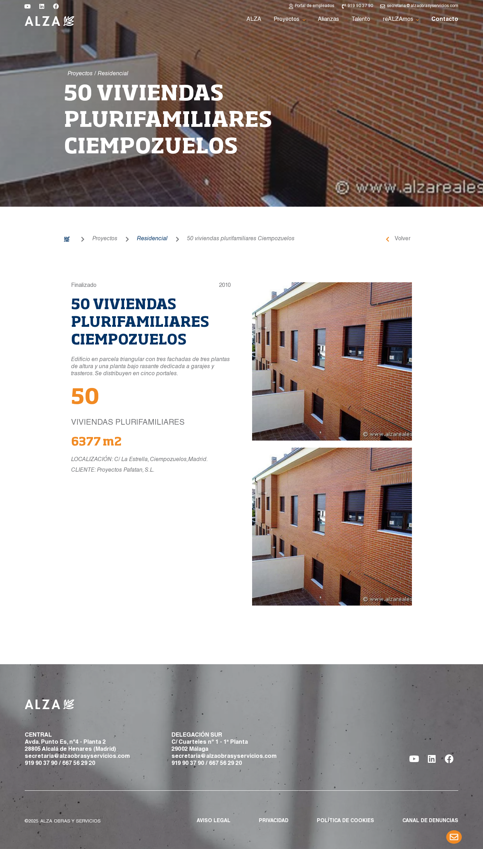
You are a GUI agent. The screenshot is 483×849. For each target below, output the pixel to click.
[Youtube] (27, 6)
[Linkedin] (42, 6)
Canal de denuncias (430, 821)
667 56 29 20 (78, 764)
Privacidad (274, 821)
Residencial (152, 239)
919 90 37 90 (41, 764)
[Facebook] (56, 6)
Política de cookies (345, 821)
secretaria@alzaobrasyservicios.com (77, 757)
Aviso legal (214, 821)
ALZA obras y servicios (70, 821)
